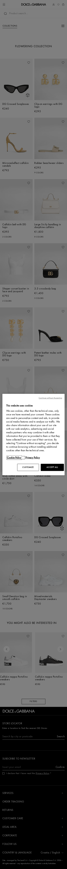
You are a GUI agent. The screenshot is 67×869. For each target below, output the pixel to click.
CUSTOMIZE (28, 467)
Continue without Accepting (50, 398)
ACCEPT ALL (52, 467)
